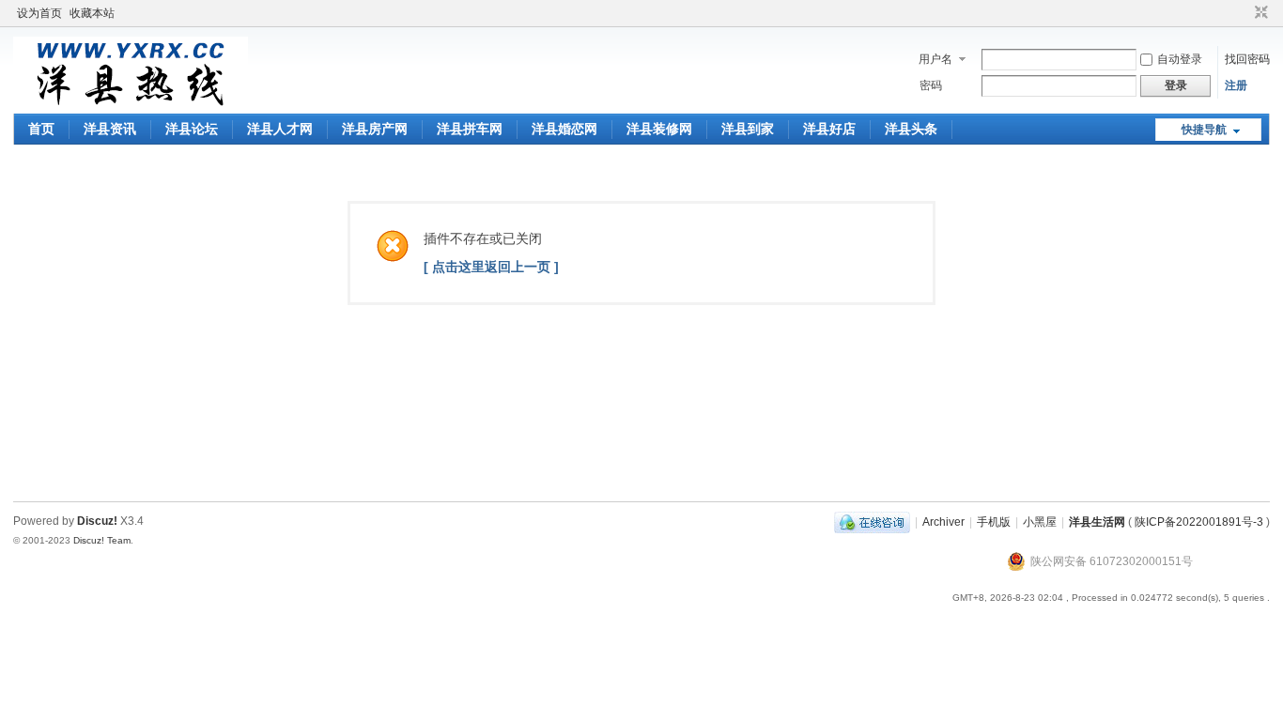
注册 (1236, 85)
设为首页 (39, 13)
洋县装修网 (659, 128)
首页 (41, 128)
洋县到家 (747, 128)
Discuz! (97, 521)
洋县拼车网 (469, 128)
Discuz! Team (102, 540)
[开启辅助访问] (1243, 13)
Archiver (943, 522)
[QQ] (872, 522)
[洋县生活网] (130, 102)
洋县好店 (829, 128)
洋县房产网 (375, 128)
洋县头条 (911, 128)
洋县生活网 (1097, 522)
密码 (931, 85)
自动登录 (1179, 59)
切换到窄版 (1259, 13)
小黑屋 (1040, 522)
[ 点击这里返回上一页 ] (491, 266)
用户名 (935, 59)
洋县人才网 (280, 128)
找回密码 (1247, 59)
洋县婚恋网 (564, 128)
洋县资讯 (110, 128)
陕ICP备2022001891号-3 (1199, 522)
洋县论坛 (191, 128)
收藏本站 (92, 13)
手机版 (994, 522)
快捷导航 (1204, 129)
